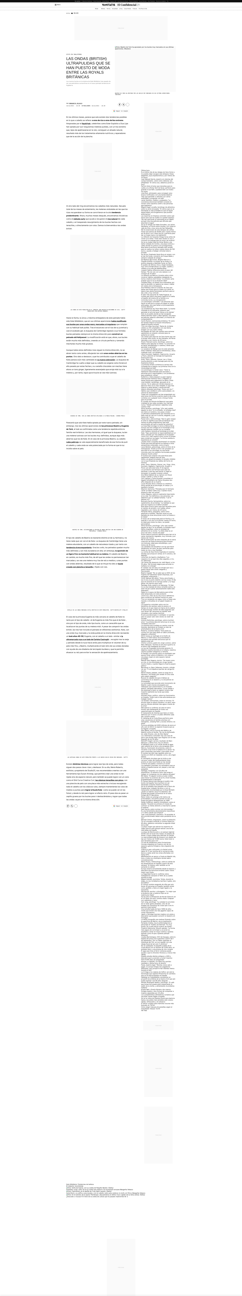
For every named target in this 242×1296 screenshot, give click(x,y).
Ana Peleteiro (151, 1)
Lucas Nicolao (143, 1)
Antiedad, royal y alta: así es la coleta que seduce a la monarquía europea (93, 1189)
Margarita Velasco (75, 103)
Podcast (135, 8)
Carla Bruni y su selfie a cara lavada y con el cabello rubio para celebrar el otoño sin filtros (99, 1193)
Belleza (103, 8)
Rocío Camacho (133, 1)
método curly (79, 219)
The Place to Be (143, 8)
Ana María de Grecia (122, 1)
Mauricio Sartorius (87, 1)
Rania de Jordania (161, 1)
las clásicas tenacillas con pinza (109, 780)
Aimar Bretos (105, 1)
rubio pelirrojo (72, 442)
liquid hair (86, 123)
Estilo (68, 13)
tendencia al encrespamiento (79, 547)
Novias (108, 8)
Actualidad (115, 8)
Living (120, 8)
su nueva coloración (106, 360)
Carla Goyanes (97, 1)
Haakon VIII (113, 1)
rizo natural (112, 219)
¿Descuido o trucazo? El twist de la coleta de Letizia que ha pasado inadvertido (95, 1197)
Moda (96, 8)
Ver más (144, 1010)
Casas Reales (127, 8)
